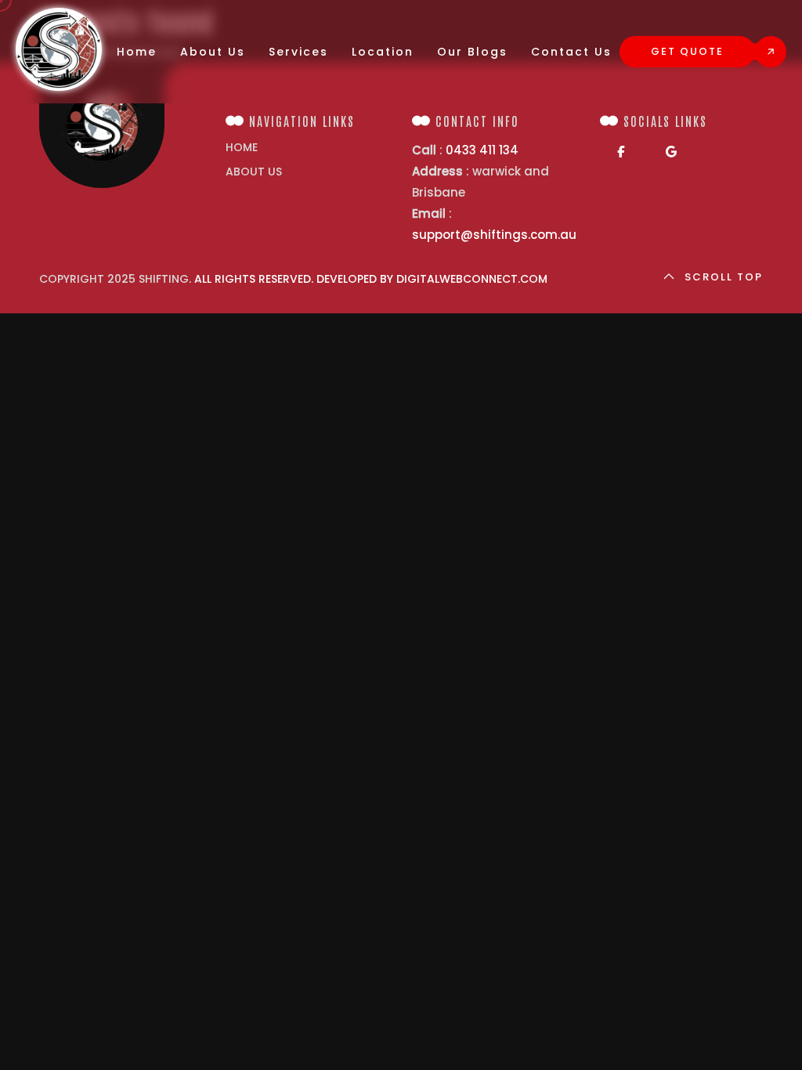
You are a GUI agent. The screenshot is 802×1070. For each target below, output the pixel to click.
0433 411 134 (482, 150)
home (242, 147)
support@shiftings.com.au (494, 234)
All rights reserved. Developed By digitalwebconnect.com (370, 279)
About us (254, 171)
